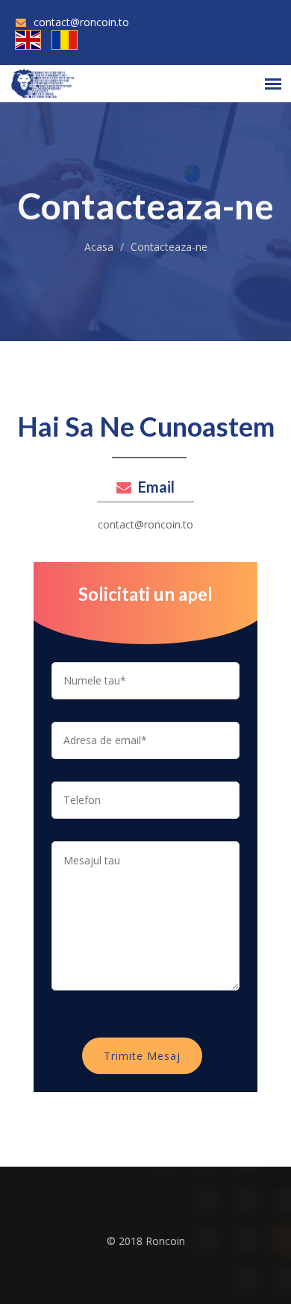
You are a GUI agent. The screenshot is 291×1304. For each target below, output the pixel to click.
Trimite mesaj (142, 1056)
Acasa (98, 247)
